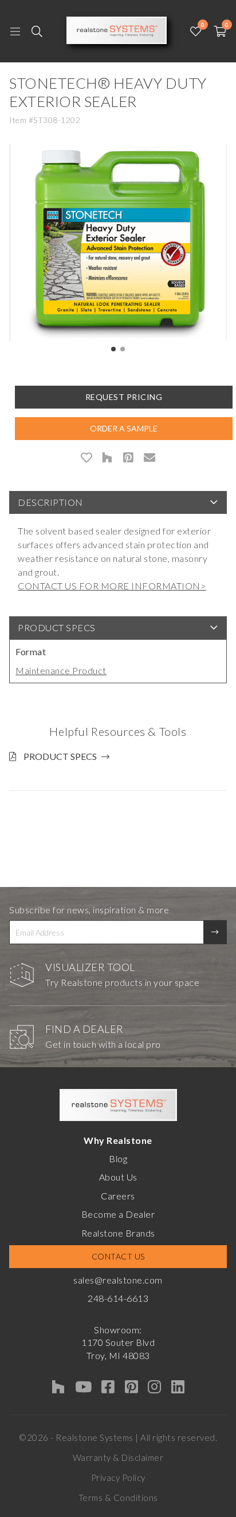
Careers (118, 1195)
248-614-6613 (118, 1298)
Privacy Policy (118, 1477)
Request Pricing (124, 397)
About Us (118, 1176)
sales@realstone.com (118, 1279)
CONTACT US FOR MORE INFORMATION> (112, 585)
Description (50, 502)
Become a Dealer (118, 1214)
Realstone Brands (118, 1232)
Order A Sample (124, 428)
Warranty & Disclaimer (118, 1457)
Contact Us (118, 1256)
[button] (113, 349)
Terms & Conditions (118, 1497)
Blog (118, 1158)
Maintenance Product (61, 670)
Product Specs (57, 627)
